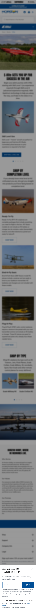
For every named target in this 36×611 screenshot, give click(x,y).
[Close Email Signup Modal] (32, 569)
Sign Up (27, 585)
